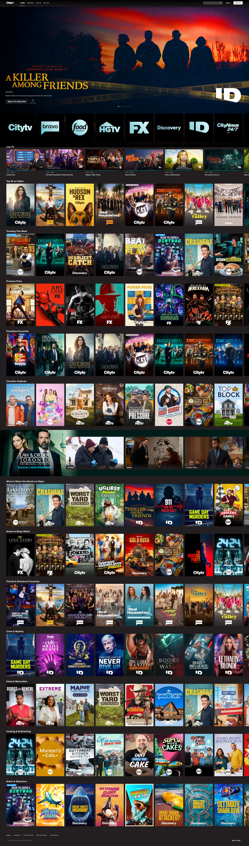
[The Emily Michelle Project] (110, 405)
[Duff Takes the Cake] (139, 755)
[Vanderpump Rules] (80, 605)
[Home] (10, 3)
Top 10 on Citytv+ (15, 181)
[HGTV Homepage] (110, 127)
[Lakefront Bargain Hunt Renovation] (20, 505)
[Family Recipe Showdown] (228, 755)
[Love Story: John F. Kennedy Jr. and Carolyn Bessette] (20, 555)
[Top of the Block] (228, 405)
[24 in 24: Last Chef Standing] (228, 555)
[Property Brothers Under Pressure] (139, 405)
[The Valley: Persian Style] (199, 605)
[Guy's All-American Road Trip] (110, 755)
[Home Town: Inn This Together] (228, 705)
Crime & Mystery (15, 631)
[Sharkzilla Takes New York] (139, 805)
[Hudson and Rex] (80, 205)
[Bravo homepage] (50, 127)
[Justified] (110, 305)
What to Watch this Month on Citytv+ (25, 481)
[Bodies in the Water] (169, 655)
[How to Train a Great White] (199, 805)
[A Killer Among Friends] (139, 505)
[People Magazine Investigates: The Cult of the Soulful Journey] (50, 655)
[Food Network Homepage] (80, 127)
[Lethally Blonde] (228, 655)
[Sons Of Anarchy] (80, 305)
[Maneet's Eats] (50, 755)
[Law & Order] (110, 255)
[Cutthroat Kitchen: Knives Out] (80, 755)
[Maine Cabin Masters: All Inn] (80, 705)
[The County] (80, 405)
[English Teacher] (20, 305)
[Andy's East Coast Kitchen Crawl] (169, 405)
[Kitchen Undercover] (228, 255)
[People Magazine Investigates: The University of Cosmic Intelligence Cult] (80, 655)
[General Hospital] (228, 205)
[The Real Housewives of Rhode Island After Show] (139, 605)
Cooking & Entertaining (18, 731)
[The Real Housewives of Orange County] (110, 205)
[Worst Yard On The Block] (80, 505)
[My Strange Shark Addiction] (110, 805)
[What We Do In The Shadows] (169, 305)
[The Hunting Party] (199, 555)
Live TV (10, 147)
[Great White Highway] (80, 805)
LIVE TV (38, 3)
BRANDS (30, 3)
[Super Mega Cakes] (169, 755)
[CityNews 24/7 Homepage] (228, 127)
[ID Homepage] (199, 127)
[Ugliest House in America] (110, 505)
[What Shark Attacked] (169, 805)
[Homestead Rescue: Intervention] (139, 705)
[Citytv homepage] (20, 127)
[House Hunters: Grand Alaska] (169, 705)
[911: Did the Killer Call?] (169, 505)
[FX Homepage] (139, 127)
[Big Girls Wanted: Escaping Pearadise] (139, 655)
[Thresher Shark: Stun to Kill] (50, 805)
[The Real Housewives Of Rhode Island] (110, 605)
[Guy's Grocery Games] (228, 505)
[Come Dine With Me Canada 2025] (199, 405)
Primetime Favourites (17, 331)
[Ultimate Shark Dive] (228, 805)
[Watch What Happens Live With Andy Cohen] (20, 605)
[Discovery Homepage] (169, 127)
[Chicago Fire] (169, 205)
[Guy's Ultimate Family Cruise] (199, 755)
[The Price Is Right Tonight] (20, 355)
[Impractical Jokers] (80, 555)
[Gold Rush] (139, 555)
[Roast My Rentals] (20, 705)
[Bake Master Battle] (50, 405)
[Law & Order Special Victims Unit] (20, 205)
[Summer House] (169, 605)
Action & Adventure (16, 781)
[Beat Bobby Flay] (139, 255)
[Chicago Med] (50, 255)
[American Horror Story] (50, 305)
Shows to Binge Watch (18, 531)
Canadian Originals (16, 381)
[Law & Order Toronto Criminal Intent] (50, 355)
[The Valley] (199, 205)
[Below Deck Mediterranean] (50, 205)
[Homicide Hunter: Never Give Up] (110, 655)
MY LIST (46, 3)
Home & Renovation (16, 681)
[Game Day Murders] (199, 505)
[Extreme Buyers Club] (50, 705)
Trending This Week (16, 231)
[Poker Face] (139, 305)
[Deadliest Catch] (80, 255)
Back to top (236, 841)
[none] (8, 835)
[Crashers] (199, 255)
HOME (22, 3)
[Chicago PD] (228, 355)
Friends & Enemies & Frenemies (22, 581)
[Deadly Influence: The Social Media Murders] (199, 655)
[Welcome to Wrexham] (199, 305)
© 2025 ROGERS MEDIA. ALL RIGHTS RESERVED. (19, 840)
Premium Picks (14, 281)
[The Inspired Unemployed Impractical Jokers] (110, 555)
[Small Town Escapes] (20, 405)
